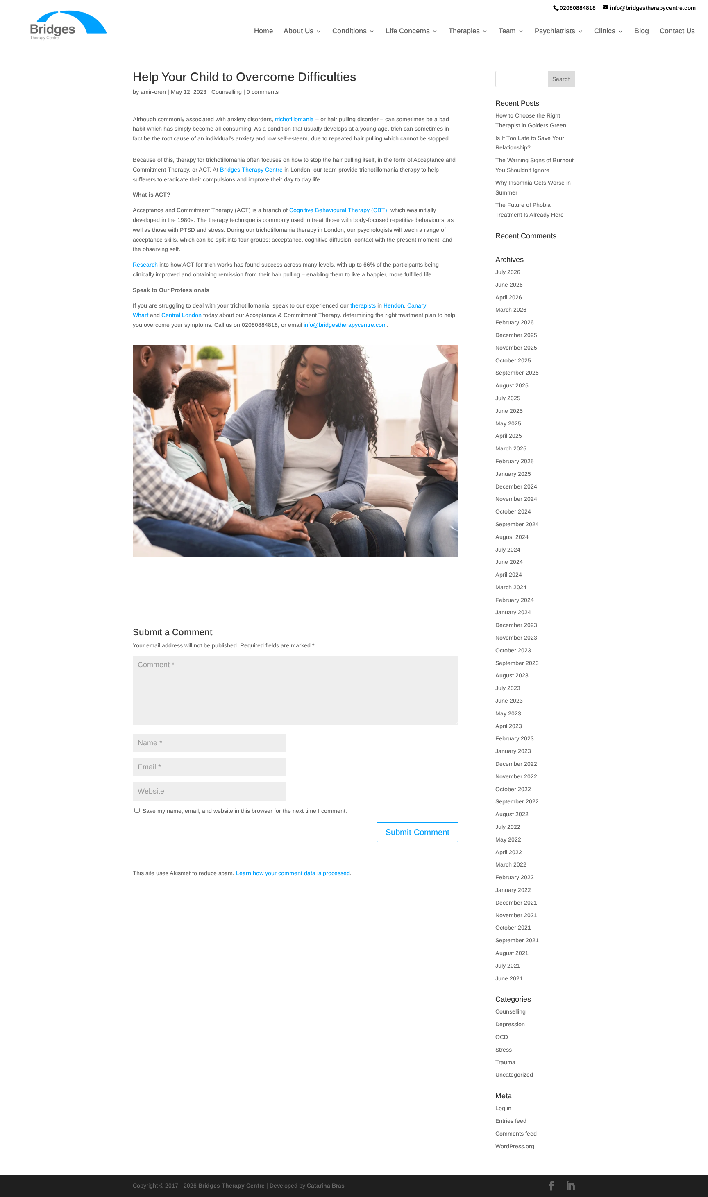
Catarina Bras (326, 1185)
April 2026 (508, 297)
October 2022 (513, 789)
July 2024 (507, 549)
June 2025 (509, 410)
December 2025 (516, 335)
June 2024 (509, 562)
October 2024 (513, 511)
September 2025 (517, 372)
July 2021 (507, 965)
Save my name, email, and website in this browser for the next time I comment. (245, 811)
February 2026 (514, 322)
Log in (503, 1108)
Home (263, 31)
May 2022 (508, 839)
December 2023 (516, 625)
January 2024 (513, 612)
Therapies (464, 31)
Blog (641, 31)
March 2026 (510, 309)
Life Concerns (408, 31)
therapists (363, 305)
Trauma (505, 1062)
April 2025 (508, 435)
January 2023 (513, 751)
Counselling (226, 91)
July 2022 (507, 827)
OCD (501, 1037)
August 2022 (512, 814)
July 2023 (507, 688)
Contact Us (677, 31)
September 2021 (517, 940)
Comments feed (516, 1133)
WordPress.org (514, 1146)
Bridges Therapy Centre (251, 169)
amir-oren (153, 91)
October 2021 (513, 927)
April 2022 (508, 852)
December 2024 (516, 486)
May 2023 (508, 713)
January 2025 (513, 474)
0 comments (263, 91)
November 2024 (516, 499)
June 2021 (509, 978)
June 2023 (509, 700)
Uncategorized (514, 1074)
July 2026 (507, 272)
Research (145, 264)
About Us (298, 31)
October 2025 (513, 360)
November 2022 (516, 776)
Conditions (349, 31)
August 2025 (512, 385)
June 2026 (509, 284)
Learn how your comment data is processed (293, 873)
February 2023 (514, 738)
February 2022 (514, 877)
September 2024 (517, 524)
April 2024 (508, 574)
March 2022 (510, 864)
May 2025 (508, 423)
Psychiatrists (555, 31)
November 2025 (516, 347)
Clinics (604, 31)
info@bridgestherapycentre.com (345, 324)
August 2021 (512, 953)
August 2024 (512, 537)
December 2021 (516, 902)
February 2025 (514, 461)
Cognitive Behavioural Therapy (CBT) (338, 210)
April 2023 (508, 726)
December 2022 (516, 763)
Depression (510, 1024)
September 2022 (517, 801)
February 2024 (514, 600)
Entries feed (510, 1121)
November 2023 (516, 637)
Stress (503, 1049)
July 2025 (507, 398)
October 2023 (513, 650)
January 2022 (513, 890)
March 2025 (510, 448)
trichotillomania (294, 119)
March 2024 (510, 587)
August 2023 (512, 675)
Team (507, 31)
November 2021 (516, 915)
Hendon (394, 305)
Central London (181, 315)
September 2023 (517, 663)
